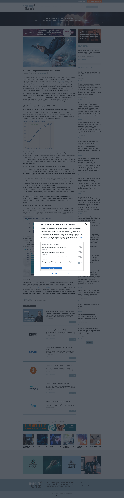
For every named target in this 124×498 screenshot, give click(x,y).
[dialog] (62, 249)
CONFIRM (51, 268)
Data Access (62, 273)
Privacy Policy (70, 273)
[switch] (80, 247)
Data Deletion (54, 273)
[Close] (86, 224)
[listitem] (62, 244)
